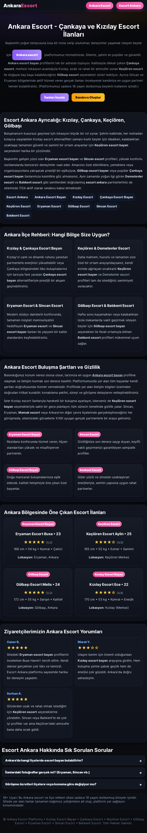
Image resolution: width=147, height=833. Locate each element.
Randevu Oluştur (88, 97)
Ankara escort (27, 55)
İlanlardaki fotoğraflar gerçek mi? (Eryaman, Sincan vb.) (47, 772)
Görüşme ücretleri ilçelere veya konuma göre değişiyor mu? (50, 784)
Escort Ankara (130, 5)
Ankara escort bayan (107, 375)
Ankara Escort (99, 5)
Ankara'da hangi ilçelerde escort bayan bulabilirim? (44, 760)
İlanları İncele (54, 97)
